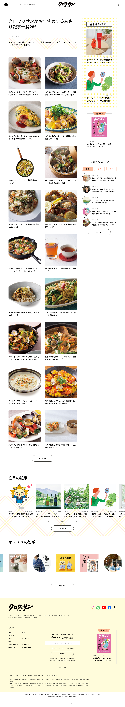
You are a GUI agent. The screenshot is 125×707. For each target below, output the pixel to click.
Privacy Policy (72, 696)
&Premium (63, 694)
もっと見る (43, 458)
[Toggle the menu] (6, 4)
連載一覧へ (62, 586)
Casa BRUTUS (45, 694)
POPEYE (37, 694)
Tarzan (69, 694)
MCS (49, 696)
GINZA (52, 694)
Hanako (57, 694)
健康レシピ (12, 647)
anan (26, 694)
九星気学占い (26, 644)
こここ (97, 694)
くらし (24, 635)
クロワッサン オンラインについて (17, 675)
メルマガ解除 (62, 667)
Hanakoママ (81, 694)
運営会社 (30, 675)
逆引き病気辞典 (26, 647)
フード (11, 638)
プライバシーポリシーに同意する (64, 648)
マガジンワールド (56, 696)
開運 (10, 641)
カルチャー (25, 638)
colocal (74, 694)
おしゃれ (11, 635)
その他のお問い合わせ (52, 675)
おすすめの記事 (13, 644)
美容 (23, 633)
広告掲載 (64, 696)
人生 (23, 641)
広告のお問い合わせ (39, 675)
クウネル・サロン (90, 694)
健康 (10, 633)
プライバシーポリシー (69, 658)
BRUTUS (31, 694)
